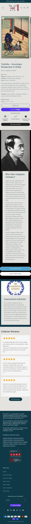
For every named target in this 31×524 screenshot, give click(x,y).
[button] (2, 7)
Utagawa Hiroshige (8, 438)
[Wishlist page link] (21, 7)
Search (4, 471)
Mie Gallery (13, 521)
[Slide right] (18, 61)
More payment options (15, 113)
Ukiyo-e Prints (6, 481)
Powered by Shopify (20, 521)
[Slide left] (12, 61)
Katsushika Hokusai (19, 440)
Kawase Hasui (22, 444)
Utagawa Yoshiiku (13, 444)
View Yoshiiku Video (15, 268)
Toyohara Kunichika (8, 440)
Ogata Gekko (6, 445)
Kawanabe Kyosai (17, 442)
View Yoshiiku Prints (15, 273)
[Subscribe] (24, 500)
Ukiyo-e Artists (6, 484)
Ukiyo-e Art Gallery (7, 478)
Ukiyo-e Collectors (7, 487)
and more (12, 445)
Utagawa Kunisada (7, 442)
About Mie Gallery (7, 474)
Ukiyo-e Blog (6, 491)
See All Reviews (15, 399)
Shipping (2, 101)
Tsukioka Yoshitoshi (18, 438)
